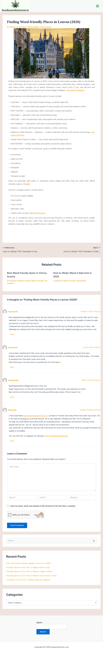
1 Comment (57, 281)
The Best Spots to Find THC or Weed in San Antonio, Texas (31, 576)
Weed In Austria (24, 281)
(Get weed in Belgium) (75, 90)
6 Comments (12, 281)
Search (39, 622)
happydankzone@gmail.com (35, 416)
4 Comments (21, 27)
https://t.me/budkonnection (56, 436)
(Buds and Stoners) (37, 213)
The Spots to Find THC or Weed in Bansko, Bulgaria (28, 580)
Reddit (26, 184)
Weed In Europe (45, 27)
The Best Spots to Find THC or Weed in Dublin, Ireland (29, 571)
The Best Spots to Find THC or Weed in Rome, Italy (28, 567)
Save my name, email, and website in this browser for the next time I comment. (43, 506)
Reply (12, 334)
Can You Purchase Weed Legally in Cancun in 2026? (28, 563)
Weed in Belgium (33, 27)
